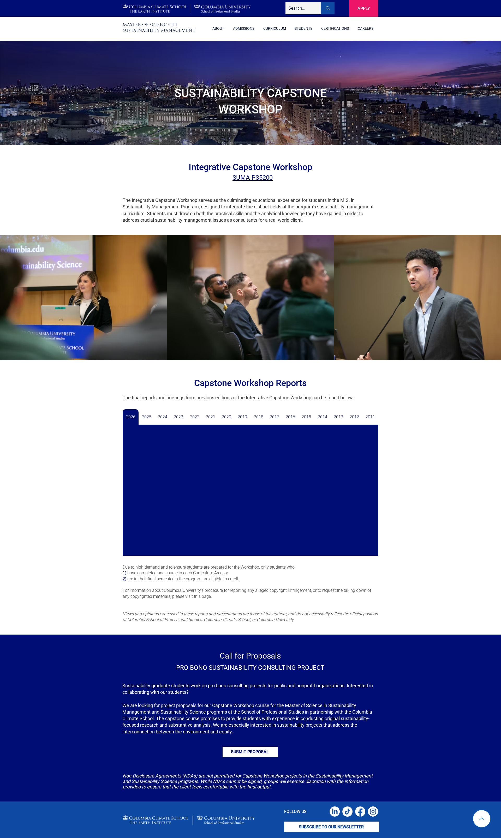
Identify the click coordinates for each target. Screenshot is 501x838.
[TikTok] (347, 811)
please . (192, 596)
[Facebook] (360, 811)
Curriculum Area (208, 572)
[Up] (482, 819)
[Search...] (328, 8)
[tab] (131, 417)
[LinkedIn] (335, 811)
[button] (335, 28)
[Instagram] (373, 811)
